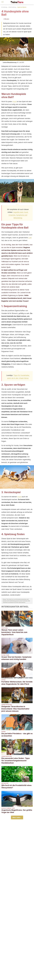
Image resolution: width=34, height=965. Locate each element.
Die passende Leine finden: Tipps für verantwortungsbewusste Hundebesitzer (15, 760)
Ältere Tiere (5, 655)
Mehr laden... (17, 817)
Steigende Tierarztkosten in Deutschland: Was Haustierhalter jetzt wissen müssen (15, 708)
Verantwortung (6, 704)
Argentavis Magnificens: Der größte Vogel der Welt (16, 811)
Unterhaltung (12, 7)
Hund (14, 101)
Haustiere (4, 628)
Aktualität (4, 783)
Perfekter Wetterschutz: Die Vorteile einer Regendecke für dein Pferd (17, 683)
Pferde (3, 680)
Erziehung (4, 7)
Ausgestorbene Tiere (8, 808)
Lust (29, 238)
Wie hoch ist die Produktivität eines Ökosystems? (16, 786)
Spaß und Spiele (21, 7)
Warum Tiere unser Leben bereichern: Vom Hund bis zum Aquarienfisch (14, 632)
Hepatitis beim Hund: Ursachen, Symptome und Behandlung (18, 215)
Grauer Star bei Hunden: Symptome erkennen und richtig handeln (16, 658)
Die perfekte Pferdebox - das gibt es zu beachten (17, 734)
